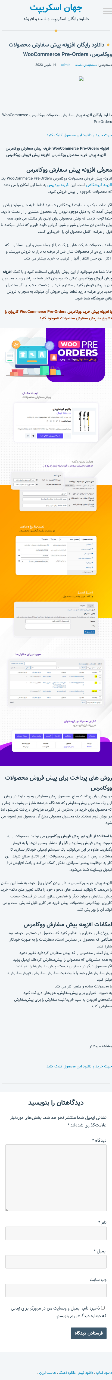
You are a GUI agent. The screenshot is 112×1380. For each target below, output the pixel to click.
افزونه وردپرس (58, 185)
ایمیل (100, 1251)
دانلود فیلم (85, 1373)
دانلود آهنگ (67, 1373)
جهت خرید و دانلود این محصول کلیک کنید (79, 135)
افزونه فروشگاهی (99, 185)
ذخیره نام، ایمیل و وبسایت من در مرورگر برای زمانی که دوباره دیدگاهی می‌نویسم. (59, 1312)
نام (102, 1222)
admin (65, 64)
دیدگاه (99, 1140)
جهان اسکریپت (56, 7)
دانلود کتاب (104, 1373)
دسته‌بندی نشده (86, 64)
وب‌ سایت (98, 1279)
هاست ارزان (47, 1373)
